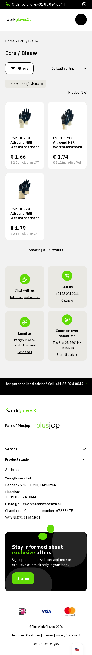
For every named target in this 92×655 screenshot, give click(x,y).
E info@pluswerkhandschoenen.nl (33, 504)
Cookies (48, 635)
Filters (22, 68)
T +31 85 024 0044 (20, 497)
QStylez (54, 644)
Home (10, 41)
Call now (67, 300)
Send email (25, 352)
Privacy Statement (68, 635)
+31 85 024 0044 (51, 4)
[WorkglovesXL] (31, 19)
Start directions (67, 355)
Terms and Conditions (26, 635)
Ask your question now (25, 297)
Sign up (23, 578)
